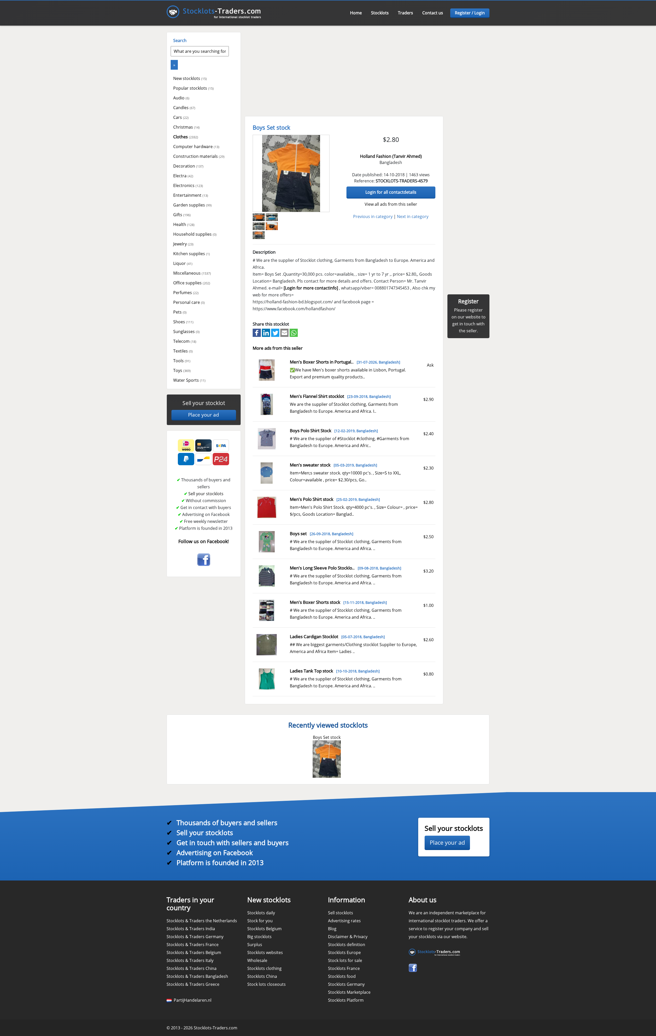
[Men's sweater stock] (267, 472)
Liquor (182, 263)
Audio (181, 98)
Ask (430, 365)
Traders (405, 13)
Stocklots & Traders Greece (193, 984)
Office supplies (191, 283)
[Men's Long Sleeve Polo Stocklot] (267, 575)
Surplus (254, 944)
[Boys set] (267, 541)
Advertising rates (344, 921)
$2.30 (428, 468)
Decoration (188, 166)
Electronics (188, 185)
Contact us (432, 13)
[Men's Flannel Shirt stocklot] (267, 404)
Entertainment (190, 195)
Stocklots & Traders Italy (190, 960)
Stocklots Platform (346, 1000)
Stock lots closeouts (266, 984)
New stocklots (190, 78)
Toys (182, 370)
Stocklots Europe (344, 952)
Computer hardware (196, 146)
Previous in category (373, 216)
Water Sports (189, 380)
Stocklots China (262, 976)
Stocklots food (342, 976)
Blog (332, 928)
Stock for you (260, 921)
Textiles (183, 351)
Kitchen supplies (191, 253)
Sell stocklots (340, 913)
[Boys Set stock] (291, 173)
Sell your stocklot (203, 403)
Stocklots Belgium (264, 928)
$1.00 (428, 605)
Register (468, 301)
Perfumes (186, 292)
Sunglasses (186, 331)
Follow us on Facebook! (203, 541)
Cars (181, 117)
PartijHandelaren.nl (191, 1000)
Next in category (412, 216)
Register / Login (470, 13)
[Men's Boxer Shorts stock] (266, 610)
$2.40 (428, 434)
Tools (181, 361)
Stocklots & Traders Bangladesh (197, 976)
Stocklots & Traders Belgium (194, 952)
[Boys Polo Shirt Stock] (267, 438)
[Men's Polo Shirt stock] (266, 507)
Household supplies (195, 234)
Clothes (185, 137)
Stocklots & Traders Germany (195, 936)
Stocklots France (344, 968)
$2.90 (428, 399)
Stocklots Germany (346, 984)
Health (183, 224)
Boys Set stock (327, 737)
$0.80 (428, 674)
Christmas (186, 127)
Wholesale (257, 960)
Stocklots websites (265, 952)
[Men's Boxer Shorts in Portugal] (267, 369)
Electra (183, 176)
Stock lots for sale (345, 960)
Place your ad (203, 414)
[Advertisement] (366, 68)
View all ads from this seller (391, 204)
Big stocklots (259, 936)
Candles (184, 107)
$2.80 (428, 502)
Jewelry (183, 244)
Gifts (182, 214)
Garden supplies (192, 205)
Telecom (184, 341)
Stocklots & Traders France (193, 944)
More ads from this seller (278, 348)
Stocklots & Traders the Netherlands (202, 921)
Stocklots (380, 13)
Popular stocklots (193, 88)
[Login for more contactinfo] (311, 288)
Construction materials (198, 156)
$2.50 (428, 537)
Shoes (183, 322)
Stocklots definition (346, 944)
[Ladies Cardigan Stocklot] (267, 644)
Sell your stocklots (205, 493)
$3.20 (428, 571)
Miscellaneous (192, 273)
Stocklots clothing (264, 968)
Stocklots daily (261, 913)
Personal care (189, 302)
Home (356, 13)
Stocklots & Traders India (191, 928)
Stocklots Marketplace (349, 992)
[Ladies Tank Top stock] (267, 678)
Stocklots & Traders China (192, 968)
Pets (180, 312)
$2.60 (428, 640)
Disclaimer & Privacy (347, 936)
